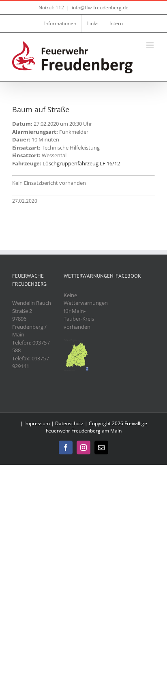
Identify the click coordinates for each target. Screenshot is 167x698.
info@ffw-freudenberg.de (100, 7)
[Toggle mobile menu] (150, 45)
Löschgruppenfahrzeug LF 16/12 (81, 163)
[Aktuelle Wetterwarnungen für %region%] (76, 342)
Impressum (37, 423)
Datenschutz (69, 423)
